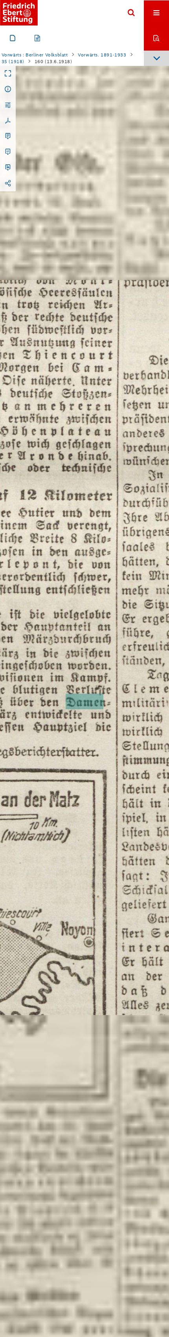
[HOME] (19, 12)
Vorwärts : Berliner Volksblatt (35, 55)
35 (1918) (13, 61)
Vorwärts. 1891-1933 (102, 55)
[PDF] (8, 121)
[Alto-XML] (8, 152)
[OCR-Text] (8, 136)
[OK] (131, 12)
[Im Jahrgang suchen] (156, 38)
